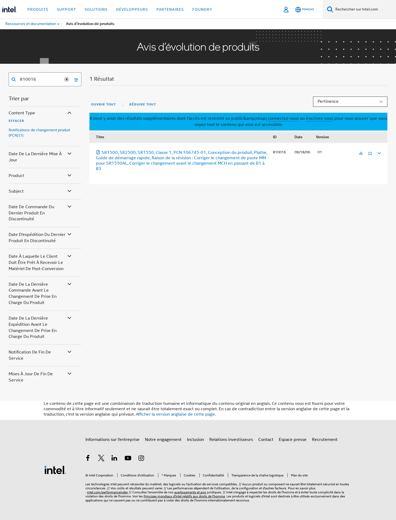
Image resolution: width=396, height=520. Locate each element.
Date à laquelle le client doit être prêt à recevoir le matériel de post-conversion (36, 262)
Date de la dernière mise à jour (35, 157)
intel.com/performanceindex (107, 492)
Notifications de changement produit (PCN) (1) (39, 133)
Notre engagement (163, 439)
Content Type (22, 113)
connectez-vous (283, 118)
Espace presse (293, 439)
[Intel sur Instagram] (141, 459)
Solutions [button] (96, 9)
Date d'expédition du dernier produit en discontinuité (37, 237)
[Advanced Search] (74, 79)
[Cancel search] (66, 79)
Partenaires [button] (170, 9)
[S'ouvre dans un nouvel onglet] (361, 153)
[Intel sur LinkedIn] (114, 459)
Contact (265, 439)
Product (16, 175)
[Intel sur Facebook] (87, 459)
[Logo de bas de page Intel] (55, 469)
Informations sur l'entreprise (112, 439)
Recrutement (325, 439)
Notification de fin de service (30, 355)
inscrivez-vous (319, 118)
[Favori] (370, 155)
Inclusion (195, 439)
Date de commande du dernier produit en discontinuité (31, 213)
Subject (16, 191)
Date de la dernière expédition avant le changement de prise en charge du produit (33, 327)
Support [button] (66, 9)
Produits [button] (37, 9)
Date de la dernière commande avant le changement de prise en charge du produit (33, 294)
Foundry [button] (202, 9)
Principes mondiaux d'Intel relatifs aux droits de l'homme (184, 496)
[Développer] (379, 152)
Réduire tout (142, 104)
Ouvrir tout (103, 104)
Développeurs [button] (132, 9)
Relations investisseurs (231, 439)
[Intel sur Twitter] (101, 459)
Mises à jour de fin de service (31, 377)
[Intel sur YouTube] (128, 459)
